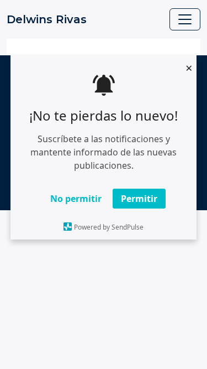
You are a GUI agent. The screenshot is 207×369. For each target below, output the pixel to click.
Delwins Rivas (47, 19)
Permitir (139, 199)
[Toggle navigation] (184, 19)
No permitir (76, 199)
